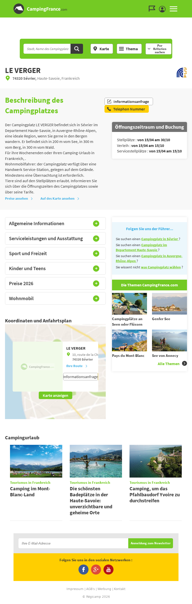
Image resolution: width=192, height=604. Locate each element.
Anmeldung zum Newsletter (150, 543)
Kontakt (120, 589)
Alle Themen (169, 363)
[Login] (163, 9)
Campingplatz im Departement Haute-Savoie (141, 247)
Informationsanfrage (131, 101)
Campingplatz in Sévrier (160, 239)
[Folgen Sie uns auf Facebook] (83, 570)
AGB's (90, 589)
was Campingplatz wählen (161, 267)
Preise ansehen (16, 198)
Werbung (104, 589)
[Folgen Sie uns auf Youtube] (109, 570)
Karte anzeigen (55, 395)
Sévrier (87, 359)
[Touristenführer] (153, 8)
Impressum (75, 589)
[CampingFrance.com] (96, 8)
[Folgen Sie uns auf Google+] (96, 570)
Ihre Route (74, 366)
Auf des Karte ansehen (57, 198)
